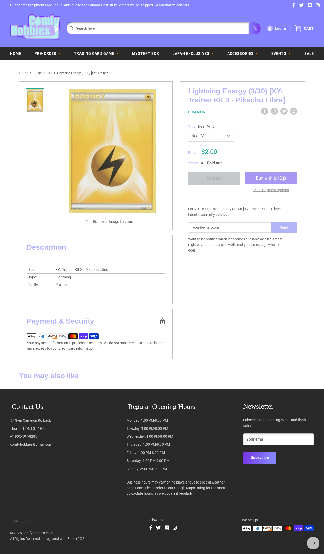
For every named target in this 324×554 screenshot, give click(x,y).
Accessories (241, 53)
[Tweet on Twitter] (284, 111)
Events (279, 53)
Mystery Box (145, 53)
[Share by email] (293, 111)
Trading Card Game (95, 53)
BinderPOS (75, 539)
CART (309, 28)
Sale (309, 53)
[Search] (255, 28)
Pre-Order (46, 53)
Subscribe (260, 457)
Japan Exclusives (192, 53)
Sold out (214, 178)
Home (15, 53)
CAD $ (17, 521)
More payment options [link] (271, 190)
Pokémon (196, 112)
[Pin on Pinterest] (274, 111)
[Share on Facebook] (264, 111)
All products (42, 73)
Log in (280, 28)
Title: (201, 126)
